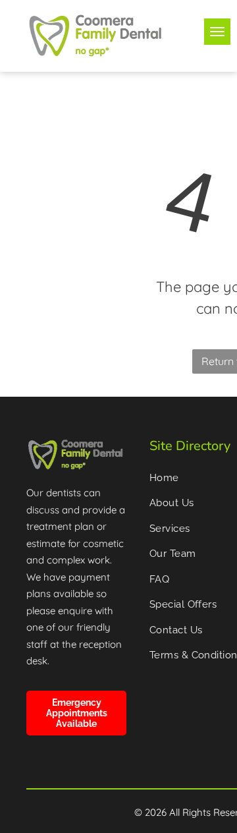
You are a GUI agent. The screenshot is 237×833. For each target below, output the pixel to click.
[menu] (217, 31)
